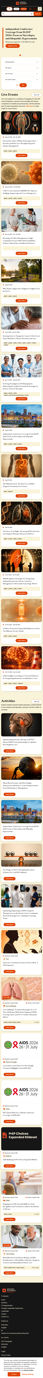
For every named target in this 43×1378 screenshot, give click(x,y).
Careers (3, 1314)
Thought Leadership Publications (12, 1308)
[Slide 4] (25, 55)
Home (3, 1300)
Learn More (21, 155)
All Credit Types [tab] (10, 79)
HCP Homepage (6, 1341)
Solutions (4, 1302)
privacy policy (28, 1370)
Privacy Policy (6, 1355)
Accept (14, 1374)
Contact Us (5, 1316)
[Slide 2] (20, 55)
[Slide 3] (23, 55)
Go (23, 85)
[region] (21, 1367)
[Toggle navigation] (40, 9)
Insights (4, 1327)
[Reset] (17, 85)
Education (4, 1325)
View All (36, 95)
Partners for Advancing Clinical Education (15, 1333)
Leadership (5, 1311)
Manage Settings (28, 1374)
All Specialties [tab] (9, 62)
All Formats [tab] (9, 73)
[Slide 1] (17, 55)
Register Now (8, 46)
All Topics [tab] (8, 68)
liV (2, 1330)
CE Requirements (7, 1305)
